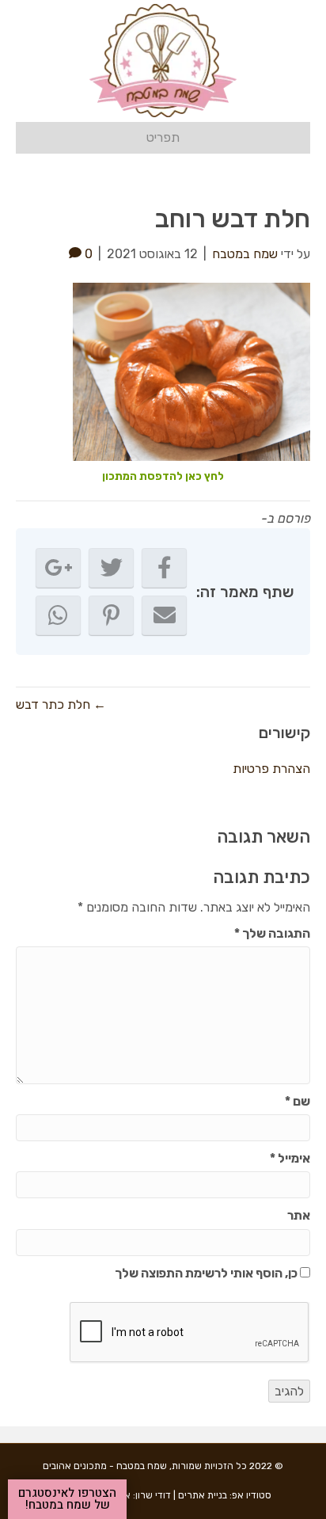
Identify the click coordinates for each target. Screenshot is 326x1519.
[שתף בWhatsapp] (58, 615)
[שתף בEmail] (164, 615)
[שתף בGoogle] (58, 568)
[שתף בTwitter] (111, 568)
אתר (298, 1215)
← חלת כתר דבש (61, 704)
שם (297, 1101)
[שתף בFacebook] (164, 568)
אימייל (290, 1158)
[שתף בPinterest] (111, 615)
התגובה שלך (272, 933)
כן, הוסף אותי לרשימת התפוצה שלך (207, 1273)
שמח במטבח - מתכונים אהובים (105, 1465)
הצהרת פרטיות (271, 768)
